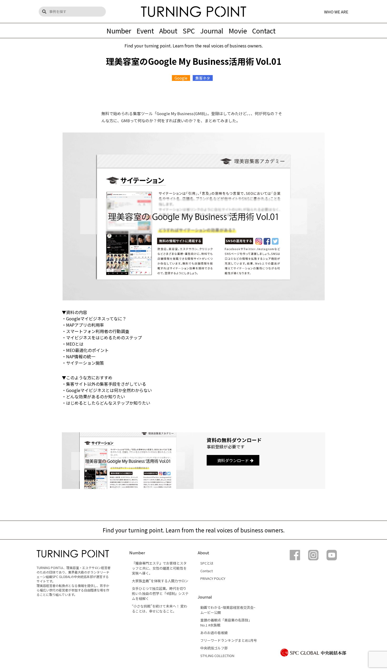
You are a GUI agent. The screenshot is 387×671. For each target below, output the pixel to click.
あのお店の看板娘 (214, 632)
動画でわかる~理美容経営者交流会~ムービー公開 (227, 610)
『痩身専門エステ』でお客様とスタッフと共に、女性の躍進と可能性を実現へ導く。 (159, 568)
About (168, 30)
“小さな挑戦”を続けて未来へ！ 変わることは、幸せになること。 (159, 609)
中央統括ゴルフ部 (214, 647)
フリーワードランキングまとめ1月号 (228, 640)
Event (145, 30)
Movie (238, 30)
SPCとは (207, 563)
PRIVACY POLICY (212, 578)
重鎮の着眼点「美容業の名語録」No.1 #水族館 (226, 623)
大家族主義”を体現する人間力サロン (160, 580)
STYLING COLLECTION (217, 655)
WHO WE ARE (336, 11)
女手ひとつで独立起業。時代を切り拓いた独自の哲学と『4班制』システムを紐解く (160, 593)
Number (118, 30)
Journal (211, 30)
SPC (189, 30)
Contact (264, 30)
